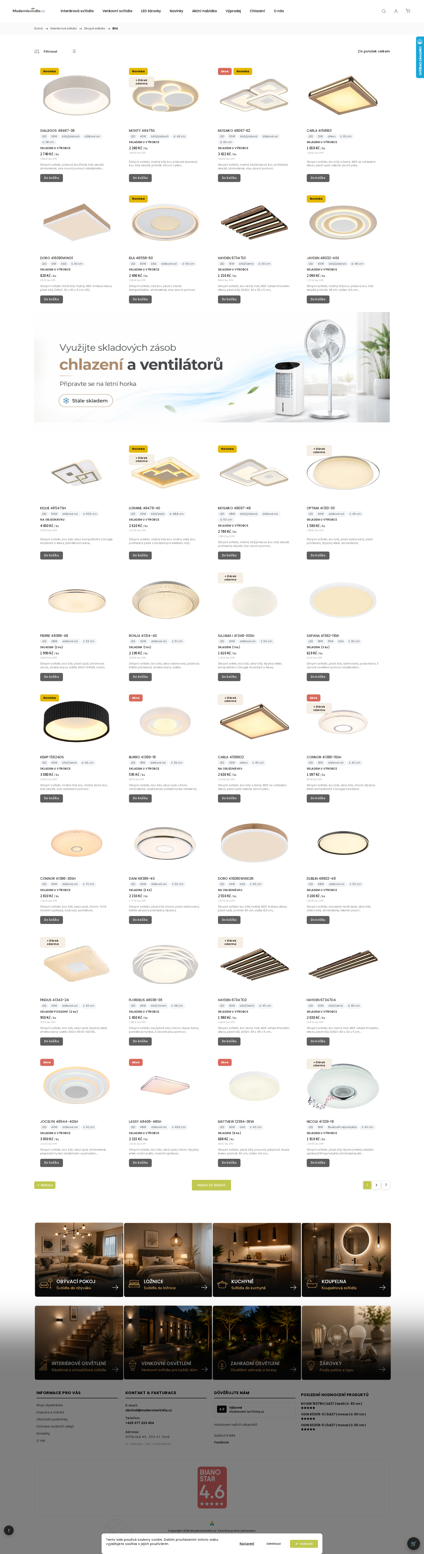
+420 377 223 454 (139, 1422)
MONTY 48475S (142, 130)
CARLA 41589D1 (319, 130)
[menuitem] (77, 11)
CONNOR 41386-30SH (58, 878)
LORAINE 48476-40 (144, 508)
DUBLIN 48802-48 (321, 878)
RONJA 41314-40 (143, 636)
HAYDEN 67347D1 (232, 258)
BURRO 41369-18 (142, 757)
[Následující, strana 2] (376, 1185)
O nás (40, 1440)
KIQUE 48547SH (53, 508)
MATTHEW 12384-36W (236, 1121)
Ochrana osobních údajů (55, 1426)
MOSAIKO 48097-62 (234, 130)
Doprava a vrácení (50, 1412)
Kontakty (43, 1433)
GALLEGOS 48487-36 (57, 130)
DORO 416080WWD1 (56, 258)
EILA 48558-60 (141, 258)
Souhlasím (306, 1544)
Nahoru (47, 1185)
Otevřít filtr (45, 51)
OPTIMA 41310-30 (321, 508)
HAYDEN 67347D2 (232, 1000)
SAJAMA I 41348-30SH (236, 636)
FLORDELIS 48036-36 (145, 1000)
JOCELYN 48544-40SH (59, 1121)
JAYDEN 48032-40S (323, 258)
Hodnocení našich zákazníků (235, 1424)
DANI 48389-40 (142, 878)
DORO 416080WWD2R (236, 878)
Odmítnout (274, 1544)
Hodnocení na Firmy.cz (246, 1412)
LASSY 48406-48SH (145, 1121)
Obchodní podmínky (52, 1419)
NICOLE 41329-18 (320, 1121)
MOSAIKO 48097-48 (234, 508)
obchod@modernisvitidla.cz (148, 1410)
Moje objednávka (49, 1405)
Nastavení (247, 1543)
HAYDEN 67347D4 (321, 1000)
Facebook (221, 1442)
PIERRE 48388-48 (54, 636)
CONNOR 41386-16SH (324, 757)
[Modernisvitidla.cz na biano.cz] (212, 1488)
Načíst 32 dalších (211, 1185)
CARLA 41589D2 (231, 757)
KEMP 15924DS (52, 757)
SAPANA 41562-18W (323, 636)
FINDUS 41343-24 (54, 1000)
